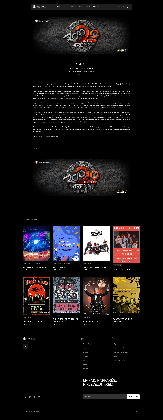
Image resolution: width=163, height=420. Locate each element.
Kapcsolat (117, 344)
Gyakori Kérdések (119, 348)
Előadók (87, 6)
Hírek (80, 6)
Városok (85, 352)
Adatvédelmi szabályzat (121, 352)
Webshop (96, 6)
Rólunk (104, 6)
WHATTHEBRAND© (33, 411)
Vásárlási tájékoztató (120, 360)
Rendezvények (87, 344)
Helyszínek (72, 6)
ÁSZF (115, 356)
